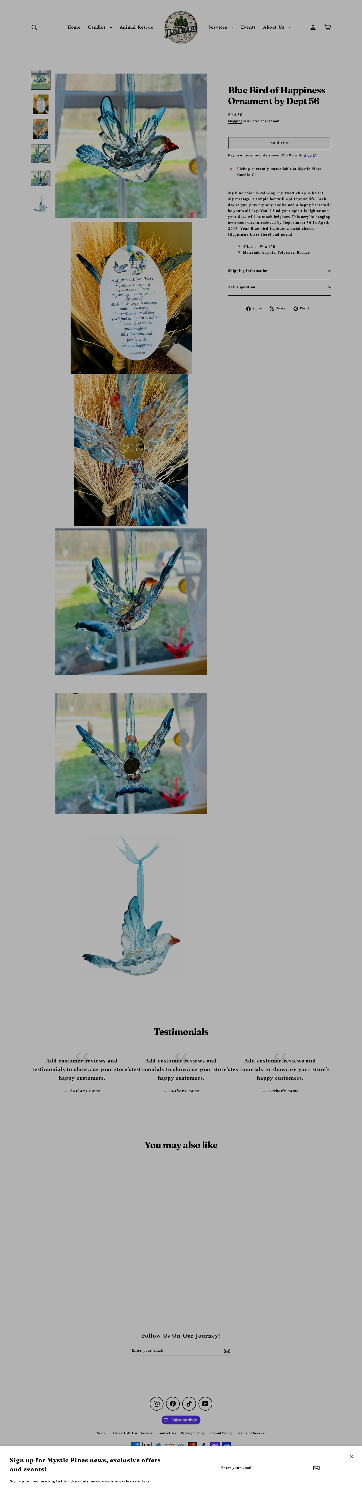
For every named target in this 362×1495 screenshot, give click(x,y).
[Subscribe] (316, 1468)
